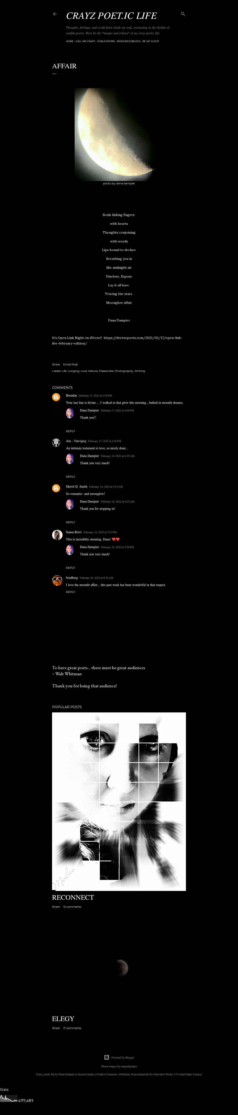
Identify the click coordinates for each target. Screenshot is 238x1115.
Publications (106, 41)
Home (70, 41)
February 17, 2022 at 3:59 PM (95, 395)
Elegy (63, 1018)
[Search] (183, 12)
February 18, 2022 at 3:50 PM (117, 547)
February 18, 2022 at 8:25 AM (118, 456)
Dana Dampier (89, 410)
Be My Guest (150, 41)
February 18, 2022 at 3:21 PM (100, 532)
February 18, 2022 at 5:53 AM (106, 486)
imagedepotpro (129, 1066)
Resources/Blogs (128, 41)
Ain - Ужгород (76, 441)
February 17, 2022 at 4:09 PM (117, 410)
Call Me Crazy (85, 41)
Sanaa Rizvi (74, 532)
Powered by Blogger (122, 1057)
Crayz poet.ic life (111, 14)
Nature (93, 371)
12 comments (72, 906)
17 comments (72, 1028)
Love (84, 371)
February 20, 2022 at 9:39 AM (96, 577)
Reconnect (73, 897)
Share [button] (56, 364)
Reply (70, 431)
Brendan (71, 395)
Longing (73, 371)
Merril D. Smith (76, 486)
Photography (124, 371)
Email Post (70, 364)
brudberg (72, 577)
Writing (140, 371)
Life (64, 371)
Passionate (106, 371)
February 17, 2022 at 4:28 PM (104, 441)
